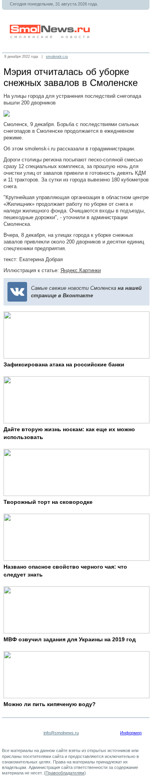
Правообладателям (65, 773)
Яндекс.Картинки (80, 270)
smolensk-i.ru (57, 57)
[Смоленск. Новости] (50, 36)
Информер (131, 732)
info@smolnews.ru (61, 732)
